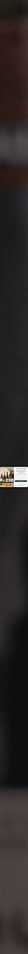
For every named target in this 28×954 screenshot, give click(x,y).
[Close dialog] (27, 467)
